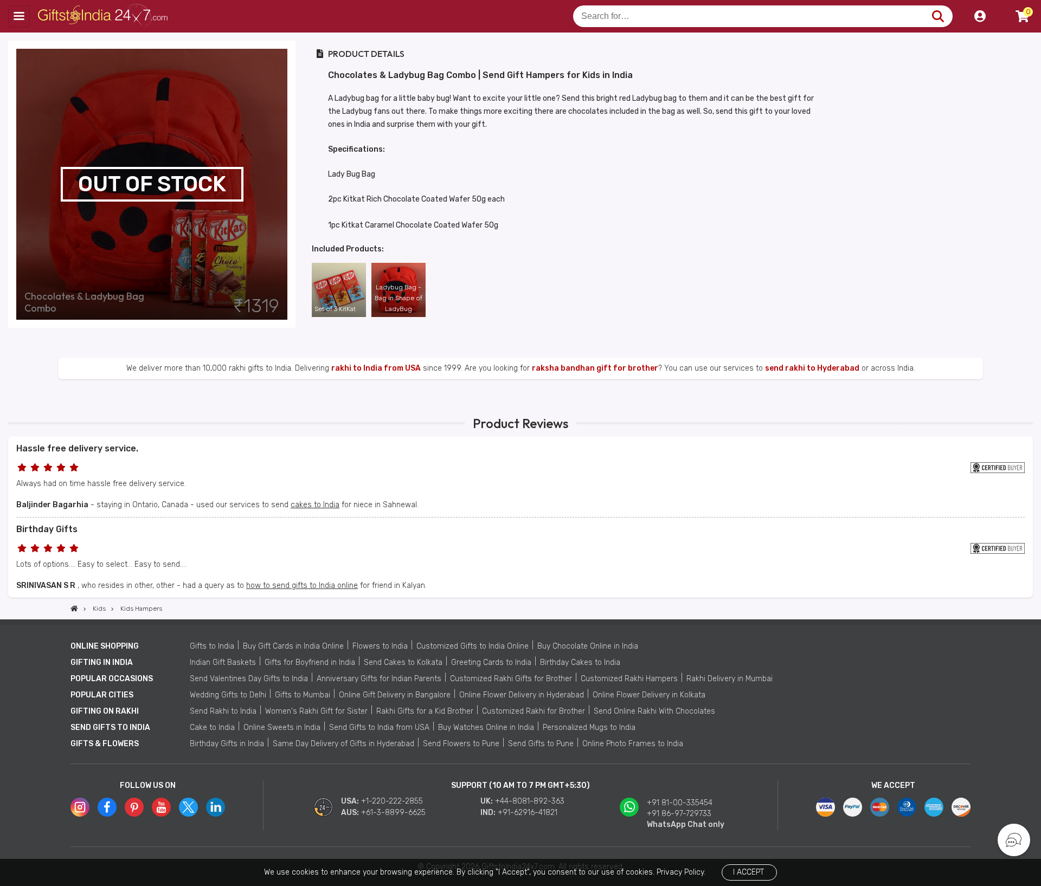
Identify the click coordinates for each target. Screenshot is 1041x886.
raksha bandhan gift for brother (595, 368)
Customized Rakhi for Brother (533, 711)
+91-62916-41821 (527, 812)
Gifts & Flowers (104, 743)
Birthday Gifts (47, 529)
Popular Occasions (111, 678)
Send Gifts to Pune (541, 743)
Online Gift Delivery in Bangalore (395, 695)
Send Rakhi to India (223, 711)
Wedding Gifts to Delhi (228, 695)
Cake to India (212, 727)
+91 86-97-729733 (679, 813)
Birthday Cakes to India (580, 662)
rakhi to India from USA (376, 368)
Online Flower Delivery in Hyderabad (521, 695)
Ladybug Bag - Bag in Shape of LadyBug (398, 298)
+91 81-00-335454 (679, 802)
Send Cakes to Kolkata (403, 662)
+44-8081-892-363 (529, 801)
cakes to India (315, 504)
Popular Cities (101, 695)
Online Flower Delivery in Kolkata (649, 695)
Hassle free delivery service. (77, 448)
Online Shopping (104, 646)
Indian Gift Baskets (223, 662)
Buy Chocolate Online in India (587, 646)
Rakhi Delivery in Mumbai (729, 678)
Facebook (107, 807)
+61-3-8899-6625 (393, 812)
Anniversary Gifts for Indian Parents (379, 678)
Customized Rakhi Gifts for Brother (511, 678)
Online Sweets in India (281, 727)
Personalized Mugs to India (589, 727)
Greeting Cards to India (491, 662)
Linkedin (215, 807)
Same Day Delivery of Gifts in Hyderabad (343, 743)
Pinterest (134, 807)
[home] (74, 608)
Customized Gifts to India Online (472, 646)
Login (980, 16)
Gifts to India (212, 646)
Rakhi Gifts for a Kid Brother (424, 711)
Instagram (79, 807)
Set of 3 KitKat (335, 309)
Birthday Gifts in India (227, 743)
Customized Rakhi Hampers (629, 678)
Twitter (188, 807)
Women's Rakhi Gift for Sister (316, 711)
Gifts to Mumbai (302, 695)
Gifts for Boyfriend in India (310, 662)
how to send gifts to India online (302, 585)
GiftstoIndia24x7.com (104, 16)
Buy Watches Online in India (486, 727)
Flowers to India (380, 646)
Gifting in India (101, 662)
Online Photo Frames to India (632, 743)
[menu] (19, 16)
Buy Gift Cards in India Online (293, 646)
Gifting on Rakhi (104, 711)
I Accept (748, 872)
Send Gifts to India (110, 727)
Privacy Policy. (681, 872)
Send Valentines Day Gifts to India (249, 678)
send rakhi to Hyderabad (812, 368)
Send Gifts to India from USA (379, 727)
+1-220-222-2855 (392, 801)
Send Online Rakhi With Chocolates (654, 711)
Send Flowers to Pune (461, 743)
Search (938, 16)
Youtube (161, 807)
